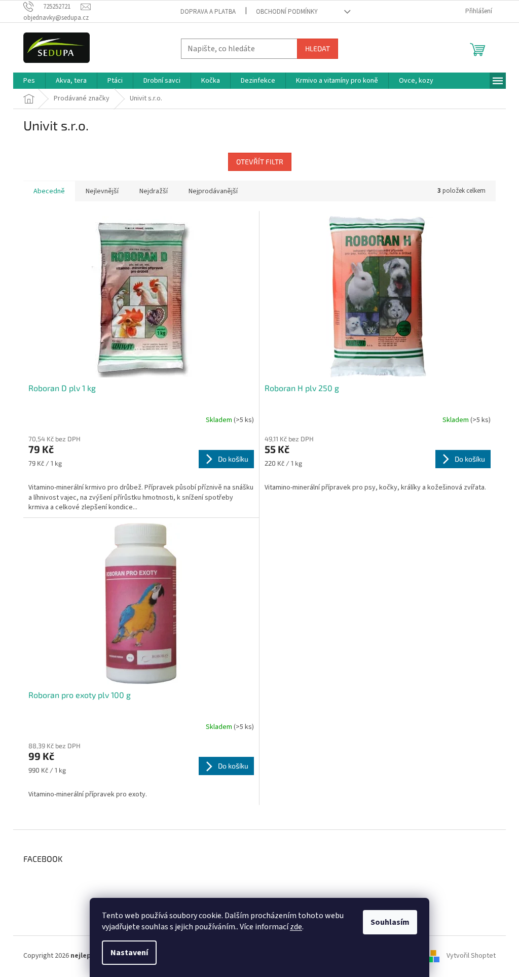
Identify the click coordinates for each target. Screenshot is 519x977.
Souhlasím (390, 922)
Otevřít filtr (259, 161)
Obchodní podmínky (287, 11)
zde (296, 926)
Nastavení (129, 952)
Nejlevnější (102, 191)
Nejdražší (153, 191)
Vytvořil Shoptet (471, 956)
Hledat (317, 48)
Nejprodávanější (213, 191)
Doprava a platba (208, 11)
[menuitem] (29, 81)
